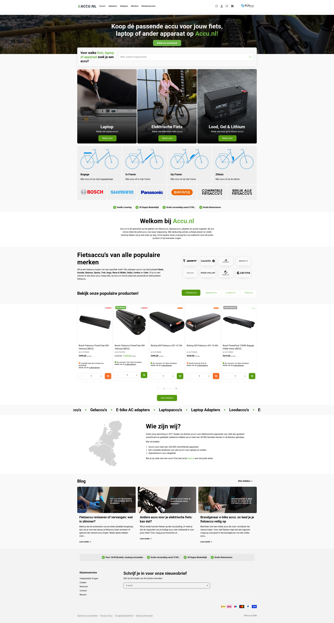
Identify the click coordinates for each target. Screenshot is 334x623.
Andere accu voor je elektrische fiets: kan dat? (166, 519)
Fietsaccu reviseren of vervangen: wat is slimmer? (106, 519)
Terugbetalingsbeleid (124, 615)
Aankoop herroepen (144, 615)
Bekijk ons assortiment (167, 43)
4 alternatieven (238, 365)
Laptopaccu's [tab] (211, 292)
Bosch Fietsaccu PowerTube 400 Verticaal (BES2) (130, 347)
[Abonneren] (207, 585)
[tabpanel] (167, 354)
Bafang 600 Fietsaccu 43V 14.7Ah (166, 345)
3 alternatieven (94, 367)
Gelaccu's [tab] (248, 292)
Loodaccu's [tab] (231, 292)
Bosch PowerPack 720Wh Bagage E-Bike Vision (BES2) (238, 347)
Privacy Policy (106, 615)
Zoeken (83, 582)
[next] (176, 388)
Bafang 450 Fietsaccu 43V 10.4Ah (202, 345)
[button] (216, 6)
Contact (83, 590)
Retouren (84, 586)
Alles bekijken (167, 398)
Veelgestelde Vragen (89, 578)
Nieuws (83, 594)
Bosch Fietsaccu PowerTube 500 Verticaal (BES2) (94, 347)
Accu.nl (249, 615)
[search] (186, 57)
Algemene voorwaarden (87, 615)
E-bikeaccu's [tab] (191, 292)
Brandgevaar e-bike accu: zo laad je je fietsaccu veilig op (227, 519)
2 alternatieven (166, 365)
